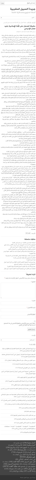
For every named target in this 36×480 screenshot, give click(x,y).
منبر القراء (18, 469)
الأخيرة (18, 445)
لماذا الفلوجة (32, 253)
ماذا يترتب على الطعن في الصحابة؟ (26, 368)
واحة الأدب (29, 471)
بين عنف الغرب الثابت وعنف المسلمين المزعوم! (24, 415)
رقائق (10, 450)
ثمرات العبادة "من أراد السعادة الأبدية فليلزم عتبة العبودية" (21, 381)
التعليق (33, 282)
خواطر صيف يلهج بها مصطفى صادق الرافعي (24, 385)
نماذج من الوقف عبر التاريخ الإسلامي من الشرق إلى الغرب (21, 249)
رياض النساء (29, 452)
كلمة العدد (14, 462)
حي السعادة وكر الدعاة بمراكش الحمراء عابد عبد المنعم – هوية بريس (19, 251)
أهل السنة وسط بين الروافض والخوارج (26, 419)
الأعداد (33, 335)
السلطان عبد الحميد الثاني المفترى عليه (26, 423)
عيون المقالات (17, 455)
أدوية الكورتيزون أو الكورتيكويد (27, 377)
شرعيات (16, 452)
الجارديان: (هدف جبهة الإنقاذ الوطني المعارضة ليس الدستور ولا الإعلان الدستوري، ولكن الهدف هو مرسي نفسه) (20, 257)
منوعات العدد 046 (31, 411)
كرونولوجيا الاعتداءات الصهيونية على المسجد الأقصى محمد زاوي (19, 245)
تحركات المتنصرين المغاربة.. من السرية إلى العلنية (23, 243)
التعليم (11, 445)
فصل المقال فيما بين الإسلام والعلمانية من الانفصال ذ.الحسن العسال (19, 400)
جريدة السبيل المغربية (22, 8)
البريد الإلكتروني (31, 307)
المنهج (23, 447)
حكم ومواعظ (20, 450)
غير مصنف (27, 457)
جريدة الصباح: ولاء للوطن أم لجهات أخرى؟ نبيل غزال (22, 247)
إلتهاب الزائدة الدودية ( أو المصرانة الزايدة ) (25, 364)
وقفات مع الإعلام (16, 471)
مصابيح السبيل (11, 464)
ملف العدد (29, 22)
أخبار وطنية (29, 445)
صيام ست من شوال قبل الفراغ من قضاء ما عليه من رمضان (21, 404)
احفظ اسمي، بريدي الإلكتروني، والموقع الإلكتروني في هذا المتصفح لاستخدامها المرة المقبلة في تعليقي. (19, 324)
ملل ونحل (29, 469)
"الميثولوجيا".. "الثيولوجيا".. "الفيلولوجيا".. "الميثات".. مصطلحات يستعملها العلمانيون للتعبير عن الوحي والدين (19, 427)
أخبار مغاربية (18, 443)
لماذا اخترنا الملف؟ (31, 260)
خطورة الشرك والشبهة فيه (29, 432)
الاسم (33, 301)
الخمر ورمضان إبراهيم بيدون (28, 408)
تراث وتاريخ (12, 447)
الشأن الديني (31, 448)
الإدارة (27, 32)
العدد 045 (28, 233)
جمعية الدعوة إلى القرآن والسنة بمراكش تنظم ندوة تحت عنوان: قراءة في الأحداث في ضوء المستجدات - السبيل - (18, 395)
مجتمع (31, 464)
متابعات (5, 462)
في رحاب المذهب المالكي (25, 459)
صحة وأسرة (29, 455)
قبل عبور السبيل (27, 462)
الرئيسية (33, 22)
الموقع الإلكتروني (31, 314)
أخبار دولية (29, 443)
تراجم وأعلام (31, 450)
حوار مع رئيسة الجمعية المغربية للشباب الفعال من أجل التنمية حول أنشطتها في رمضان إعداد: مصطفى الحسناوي (19, 263)
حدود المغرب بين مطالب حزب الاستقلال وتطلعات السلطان (21, 360)
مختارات (24, 464)
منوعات (9, 469)
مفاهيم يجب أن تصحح (26, 466)
